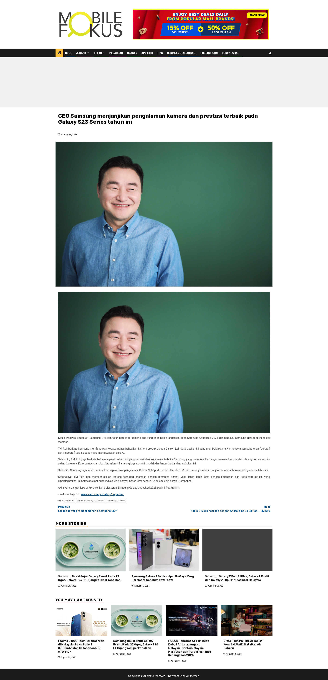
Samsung (69, 500)
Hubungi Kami (209, 53)
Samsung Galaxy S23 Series (90, 500)
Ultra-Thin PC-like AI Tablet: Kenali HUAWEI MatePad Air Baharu (243, 644)
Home (68, 53)
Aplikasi (147, 53)
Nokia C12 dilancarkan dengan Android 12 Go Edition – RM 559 (230, 509)
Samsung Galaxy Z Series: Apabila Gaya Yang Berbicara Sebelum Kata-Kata (163, 578)
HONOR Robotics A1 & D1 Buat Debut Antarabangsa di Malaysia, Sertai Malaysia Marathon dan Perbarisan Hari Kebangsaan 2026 (189, 648)
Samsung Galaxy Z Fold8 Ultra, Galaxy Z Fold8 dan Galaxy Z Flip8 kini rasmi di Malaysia (237, 578)
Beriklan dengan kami (181, 53)
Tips (160, 53)
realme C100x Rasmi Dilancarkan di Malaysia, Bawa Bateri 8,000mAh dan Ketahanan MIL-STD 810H (81, 646)
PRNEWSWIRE (230, 53)
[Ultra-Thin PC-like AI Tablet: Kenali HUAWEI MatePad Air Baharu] (247, 620)
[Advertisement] (164, 83)
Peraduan (116, 53)
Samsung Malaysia (116, 500)
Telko (98, 53)
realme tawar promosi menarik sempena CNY (87, 509)
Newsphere (175, 676)
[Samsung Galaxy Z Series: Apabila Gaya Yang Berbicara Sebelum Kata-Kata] (164, 550)
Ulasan (132, 53)
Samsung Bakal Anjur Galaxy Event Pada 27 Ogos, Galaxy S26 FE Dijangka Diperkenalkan (89, 578)
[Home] (59, 53)
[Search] (270, 53)
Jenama (81, 53)
